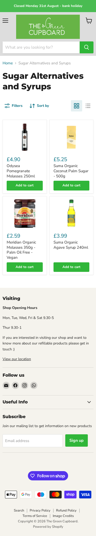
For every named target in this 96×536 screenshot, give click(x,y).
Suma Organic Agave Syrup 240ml (71, 245)
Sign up (76, 440)
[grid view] (76, 105)
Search (19, 510)
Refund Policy (66, 510)
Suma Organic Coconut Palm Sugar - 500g (71, 170)
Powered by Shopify (48, 526)
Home (8, 63)
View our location (17, 359)
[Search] (86, 47)
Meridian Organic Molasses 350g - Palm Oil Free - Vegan (21, 250)
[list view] (87, 105)
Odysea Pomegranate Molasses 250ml (21, 170)
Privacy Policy (40, 510)
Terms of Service (35, 516)
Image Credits (63, 516)
